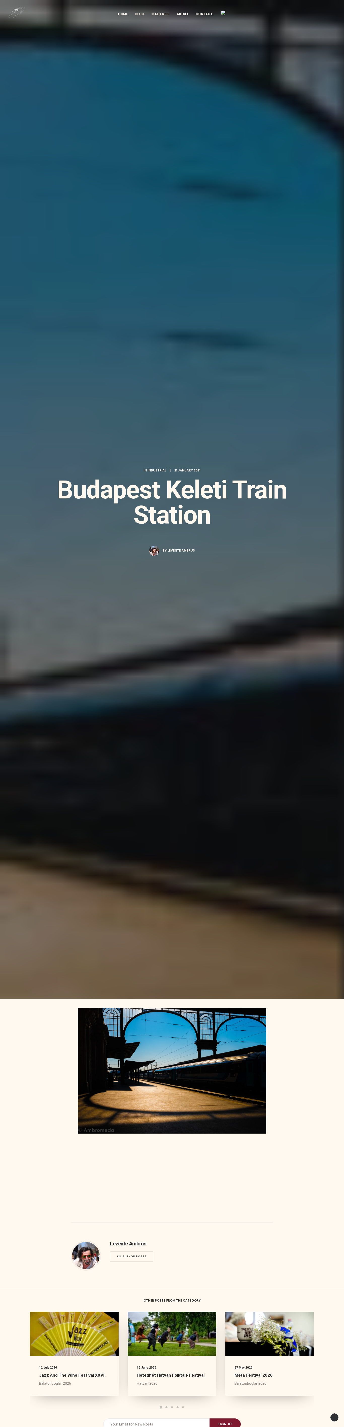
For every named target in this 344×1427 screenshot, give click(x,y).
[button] (333, 12)
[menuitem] (123, 14)
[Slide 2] (166, 1407)
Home (123, 14)
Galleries (160, 14)
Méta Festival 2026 (253, 1375)
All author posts (132, 1256)
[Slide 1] (161, 1407)
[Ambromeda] (17, 12)
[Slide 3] (172, 1407)
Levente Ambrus (181, 550)
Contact (204, 14)
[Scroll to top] (334, 1417)
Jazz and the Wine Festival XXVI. (72, 1375)
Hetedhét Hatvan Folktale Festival (170, 1375)
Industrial (157, 470)
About (183, 14)
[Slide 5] (183, 1407)
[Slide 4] (177, 1407)
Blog (140, 14)
